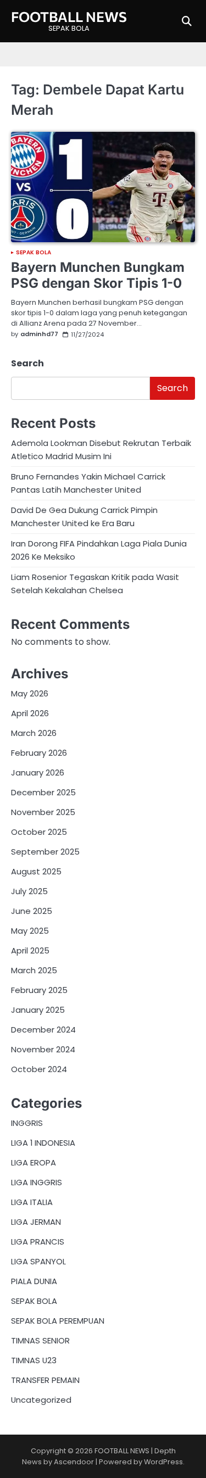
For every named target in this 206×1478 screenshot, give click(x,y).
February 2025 (39, 990)
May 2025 (30, 930)
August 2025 (36, 871)
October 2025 (39, 832)
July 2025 (29, 891)
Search (27, 363)
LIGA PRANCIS (37, 1241)
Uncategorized (41, 1400)
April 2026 (30, 713)
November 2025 (43, 812)
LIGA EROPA (33, 1162)
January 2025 (38, 1010)
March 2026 (34, 733)
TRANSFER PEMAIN (45, 1380)
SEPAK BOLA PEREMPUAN (57, 1320)
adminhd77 (39, 334)
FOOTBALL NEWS (69, 16)
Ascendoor (74, 1461)
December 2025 (43, 792)
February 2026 (39, 752)
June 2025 (31, 911)
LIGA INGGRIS (36, 1182)
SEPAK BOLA (33, 252)
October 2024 (39, 1069)
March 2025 (34, 970)
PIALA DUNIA (34, 1281)
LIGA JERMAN (36, 1222)
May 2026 (29, 693)
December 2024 (43, 1029)
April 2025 (30, 950)
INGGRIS (27, 1123)
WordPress (163, 1461)
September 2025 (45, 851)
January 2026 (37, 772)
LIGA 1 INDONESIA (43, 1142)
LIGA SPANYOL (38, 1261)
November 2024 (43, 1049)
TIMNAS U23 (34, 1360)
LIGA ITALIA (32, 1202)
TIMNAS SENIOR (40, 1340)
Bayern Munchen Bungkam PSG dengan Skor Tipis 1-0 (98, 275)
